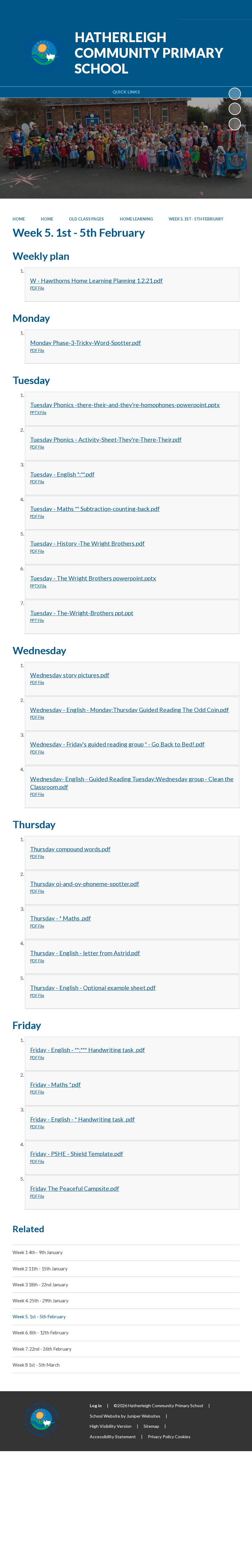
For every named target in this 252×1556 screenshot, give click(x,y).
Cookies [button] (183, 1436)
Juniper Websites (143, 1416)
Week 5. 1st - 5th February (196, 218)
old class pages (86, 218)
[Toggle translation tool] (203, 9)
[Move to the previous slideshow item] (235, 109)
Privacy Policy (161, 1436)
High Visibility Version (111, 1426)
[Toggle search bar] (220, 9)
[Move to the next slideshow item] (235, 124)
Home (19, 218)
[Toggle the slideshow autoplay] (235, 94)
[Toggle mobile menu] (238, 9)
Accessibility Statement (113, 1436)
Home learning (136, 218)
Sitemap (151, 1426)
